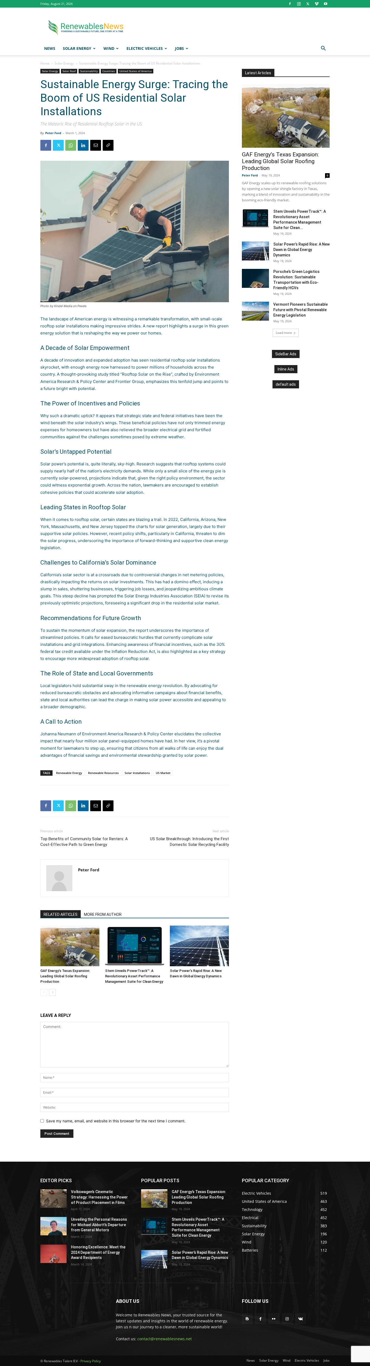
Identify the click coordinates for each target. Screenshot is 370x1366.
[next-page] (52, 992)
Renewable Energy (69, 773)
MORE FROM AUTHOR (103, 914)
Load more (284, 332)
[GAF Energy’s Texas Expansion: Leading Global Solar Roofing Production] (69, 946)
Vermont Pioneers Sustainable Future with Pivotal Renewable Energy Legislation (300, 309)
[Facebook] (290, 4)
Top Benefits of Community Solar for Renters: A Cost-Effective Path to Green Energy (84, 841)
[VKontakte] (300, 1318)
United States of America (135, 71)
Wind (108, 48)
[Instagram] (299, 4)
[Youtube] (326, 4)
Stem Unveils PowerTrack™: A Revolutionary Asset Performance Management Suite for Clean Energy (134, 976)
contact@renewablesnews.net (164, 1338)
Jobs (179, 48)
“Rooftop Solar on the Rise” (146, 374)
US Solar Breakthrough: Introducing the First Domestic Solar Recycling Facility (189, 841)
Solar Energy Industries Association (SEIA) (164, 595)
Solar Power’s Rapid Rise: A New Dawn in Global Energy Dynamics (301, 249)
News (49, 48)
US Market (163, 773)
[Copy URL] (108, 145)
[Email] (95, 145)
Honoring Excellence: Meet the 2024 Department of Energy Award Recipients (98, 1252)
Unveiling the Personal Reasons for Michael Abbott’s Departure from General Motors (99, 1224)
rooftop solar (136, 658)
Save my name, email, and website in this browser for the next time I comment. (116, 1121)
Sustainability (89, 71)
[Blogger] (247, 1318)
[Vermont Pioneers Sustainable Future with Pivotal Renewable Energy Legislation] (255, 311)
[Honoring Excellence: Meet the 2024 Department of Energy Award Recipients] (53, 1254)
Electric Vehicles (144, 48)
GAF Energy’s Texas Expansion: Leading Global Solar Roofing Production (65, 976)
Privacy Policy (90, 1361)
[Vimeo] (317, 4)
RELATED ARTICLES (60, 914)
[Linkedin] (83, 145)
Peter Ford (53, 133)
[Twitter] (308, 4)
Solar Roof (69, 71)
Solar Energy (77, 48)
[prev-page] (43, 992)
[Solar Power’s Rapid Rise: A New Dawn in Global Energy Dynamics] (199, 946)
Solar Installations (137, 773)
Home (45, 63)
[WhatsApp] (70, 145)
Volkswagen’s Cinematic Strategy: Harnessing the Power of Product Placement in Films (99, 1197)
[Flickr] (273, 1318)
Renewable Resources (103, 773)
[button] (323, 48)
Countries (108, 71)
